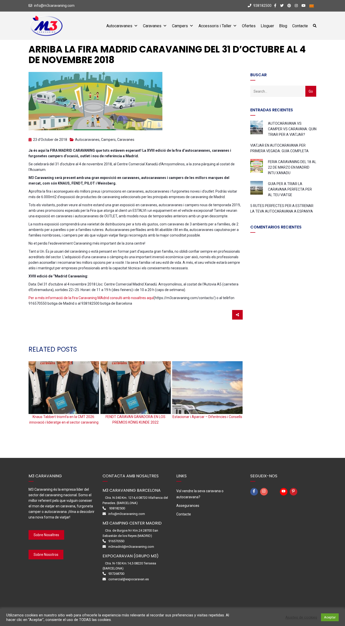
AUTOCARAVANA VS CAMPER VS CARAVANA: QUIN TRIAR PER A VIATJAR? (292, 129)
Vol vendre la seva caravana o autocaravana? (200, 494)
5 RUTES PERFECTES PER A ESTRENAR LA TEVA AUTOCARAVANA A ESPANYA (281, 208)
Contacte (300, 26)
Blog (283, 26)
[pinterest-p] (294, 491)
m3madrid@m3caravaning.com (131, 547)
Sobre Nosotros (46, 555)
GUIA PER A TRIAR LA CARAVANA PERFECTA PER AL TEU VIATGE (290, 189)
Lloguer (267, 26)
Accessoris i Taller (215, 26)
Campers (180, 26)
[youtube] (284, 491)
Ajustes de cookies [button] (301, 617)
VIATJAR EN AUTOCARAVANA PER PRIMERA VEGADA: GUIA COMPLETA (279, 148)
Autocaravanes (119, 26)
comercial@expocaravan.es (128, 579)
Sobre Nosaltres (46, 535)
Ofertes (249, 26)
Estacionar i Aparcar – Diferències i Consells (207, 417)
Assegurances (187, 506)
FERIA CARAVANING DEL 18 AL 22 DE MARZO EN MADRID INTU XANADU (292, 167)
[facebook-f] (254, 491)
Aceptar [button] (330, 617)
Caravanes (152, 26)
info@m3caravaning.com (54, 6)
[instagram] (264, 491)
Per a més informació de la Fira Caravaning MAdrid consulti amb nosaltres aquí (91, 298)
